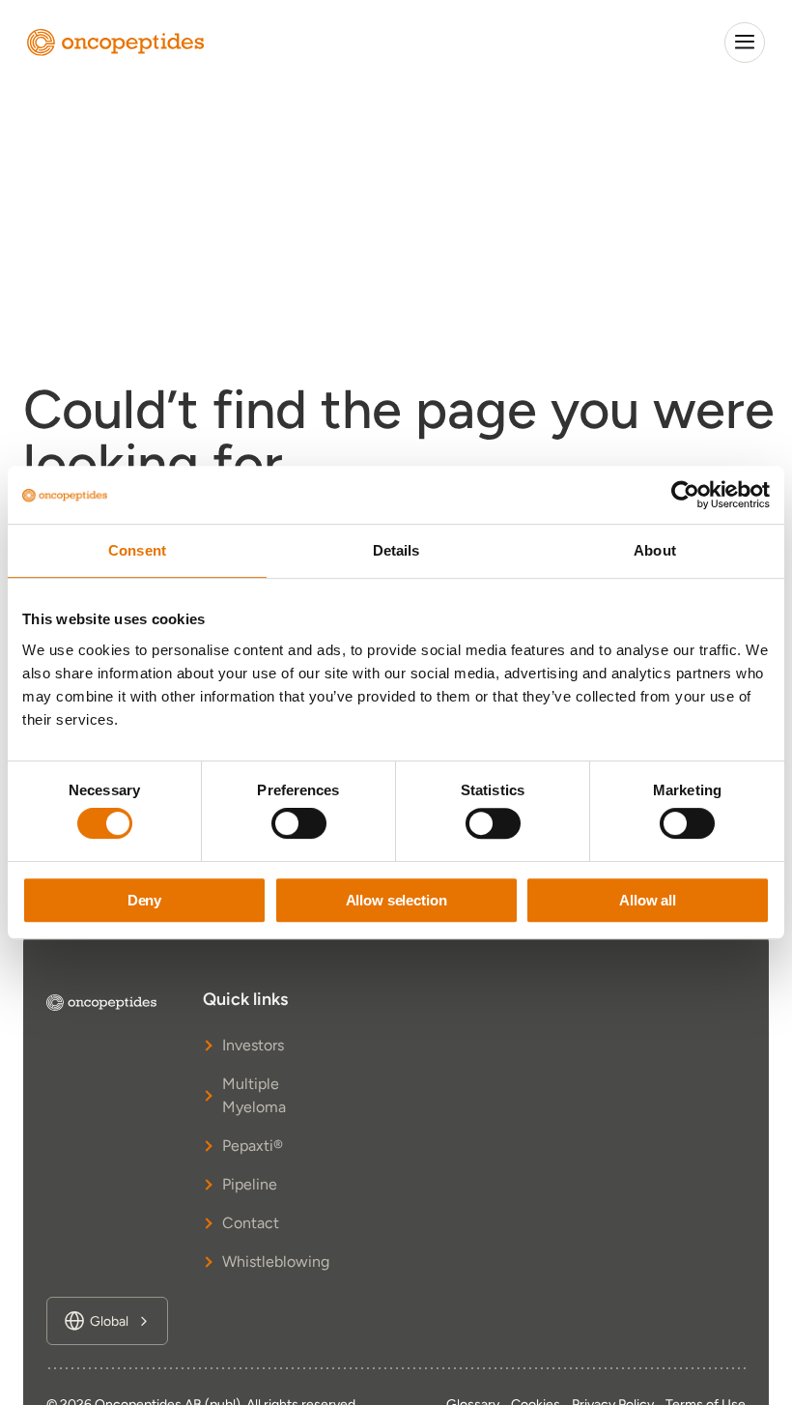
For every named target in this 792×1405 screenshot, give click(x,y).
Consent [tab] (137, 550)
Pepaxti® (252, 1145)
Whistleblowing (267, 1261)
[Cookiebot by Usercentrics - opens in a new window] (685, 494)
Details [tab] (396, 550)
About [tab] (655, 550)
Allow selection (396, 900)
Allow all (647, 900)
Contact (250, 1223)
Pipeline (249, 1184)
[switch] (298, 823)
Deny (144, 900)
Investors (253, 1045)
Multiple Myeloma (254, 1095)
